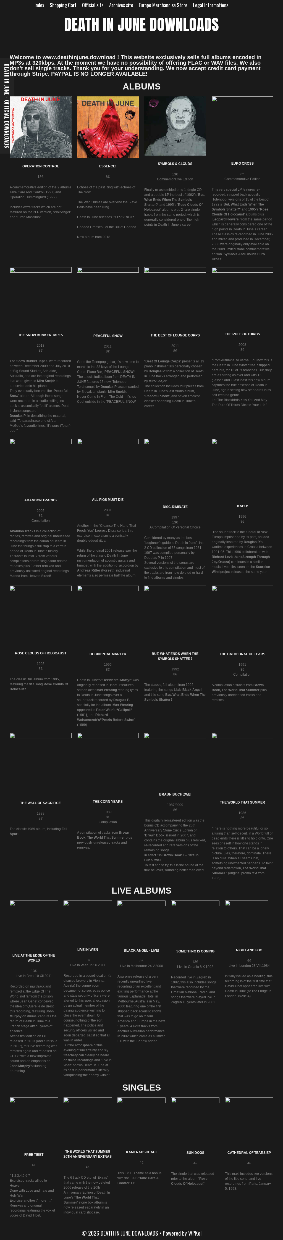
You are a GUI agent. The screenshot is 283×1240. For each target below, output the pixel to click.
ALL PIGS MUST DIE (108, 500)
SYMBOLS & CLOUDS (175, 164)
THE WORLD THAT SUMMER (242, 802)
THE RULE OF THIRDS (242, 334)
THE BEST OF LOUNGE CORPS (175, 335)
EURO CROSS (242, 163)
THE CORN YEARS (108, 802)
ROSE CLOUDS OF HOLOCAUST (40, 653)
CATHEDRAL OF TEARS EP (249, 1153)
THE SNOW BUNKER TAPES (40, 335)
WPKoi (194, 1233)
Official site (93, 5)
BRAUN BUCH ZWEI (175, 794)
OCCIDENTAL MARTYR (108, 654)
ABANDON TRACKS (40, 500)
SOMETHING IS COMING (195, 951)
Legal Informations (210, 5)
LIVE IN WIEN (87, 950)
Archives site (121, 5)
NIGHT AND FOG (249, 950)
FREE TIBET (33, 1155)
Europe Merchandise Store (163, 5)
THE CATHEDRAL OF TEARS (242, 654)
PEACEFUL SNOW (107, 336)
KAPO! (242, 506)
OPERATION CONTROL (40, 166)
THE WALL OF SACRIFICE (40, 803)
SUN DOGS (195, 1153)
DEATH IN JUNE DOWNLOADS (141, 24)
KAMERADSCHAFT (141, 1152)
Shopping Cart (63, 5)
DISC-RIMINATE (175, 507)
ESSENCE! (107, 166)
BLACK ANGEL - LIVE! (141, 950)
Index (39, 5)
